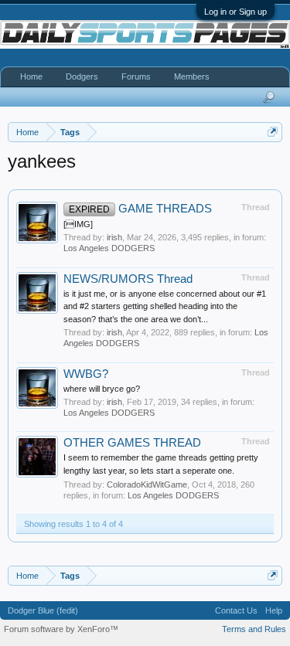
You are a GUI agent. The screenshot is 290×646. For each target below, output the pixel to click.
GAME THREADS (140, 208)
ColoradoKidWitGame (147, 484)
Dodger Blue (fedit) (43, 610)
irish (114, 237)
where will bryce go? (101, 388)
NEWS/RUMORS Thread (128, 279)
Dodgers (82, 76)
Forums (136, 76)
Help (273, 610)
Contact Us (236, 610)
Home (31, 76)
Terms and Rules (254, 629)
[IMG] (78, 224)
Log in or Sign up (235, 11)
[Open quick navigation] (273, 132)
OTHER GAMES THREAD (132, 443)
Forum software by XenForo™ (61, 629)
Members (192, 76)
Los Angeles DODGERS (109, 248)
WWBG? (85, 374)
